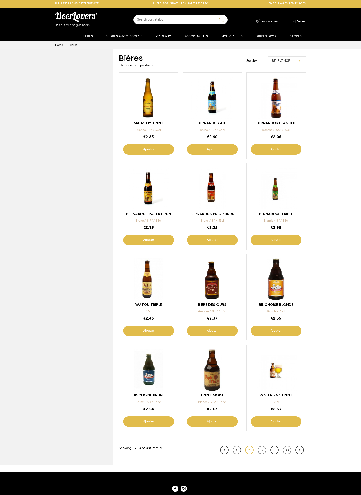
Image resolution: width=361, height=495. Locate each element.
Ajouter (148, 149)
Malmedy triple (149, 123)
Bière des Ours (212, 304)
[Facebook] (175, 490)
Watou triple (148, 304)
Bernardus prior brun (212, 213)
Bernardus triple (276, 213)
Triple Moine (212, 395)
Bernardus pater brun (148, 213)
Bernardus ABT (212, 123)
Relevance (286, 61)
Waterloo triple (276, 395)
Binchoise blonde (276, 304)
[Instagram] (183, 490)
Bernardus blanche (276, 123)
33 (287, 450)
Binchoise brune (148, 395)
